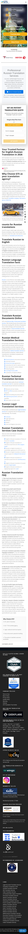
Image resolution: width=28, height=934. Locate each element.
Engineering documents (11, 396)
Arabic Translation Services (9, 922)
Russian (4, 279)
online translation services (17, 328)
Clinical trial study (10, 363)
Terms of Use (6, 694)
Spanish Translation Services (10, 897)
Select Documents (14, 125)
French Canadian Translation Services (12, 902)
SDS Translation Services (9, 890)
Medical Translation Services (10, 911)
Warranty (5, 701)
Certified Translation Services (10, 888)
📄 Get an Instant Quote (14, 92)
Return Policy (6, 696)
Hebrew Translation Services (10, 904)
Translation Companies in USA (10, 886)
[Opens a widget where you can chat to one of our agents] (23, 931)
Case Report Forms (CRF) (12, 370)
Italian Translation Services (9, 908)
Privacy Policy (6, 697)
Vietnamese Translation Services (11, 901)
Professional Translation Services (11, 920)
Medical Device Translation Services (11, 913)
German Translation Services (10, 899)
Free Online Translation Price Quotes (12, 917)
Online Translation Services (9, 918)
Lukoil (17, 468)
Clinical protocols (10, 359)
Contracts (8, 416)
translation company (14, 198)
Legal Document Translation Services (12, 884)
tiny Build (12, 441)
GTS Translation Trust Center (10, 704)
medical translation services (17, 350)
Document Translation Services (10, 895)
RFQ (11, 391)
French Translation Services (9, 906)
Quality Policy (6, 699)
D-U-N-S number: (10, 856)
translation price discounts (16, 235)
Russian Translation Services (10, 910)
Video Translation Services (9, 892)
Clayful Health (12, 465)
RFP (7, 391)
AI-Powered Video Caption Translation (12, 893)
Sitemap (5, 703)
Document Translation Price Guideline (12, 915)
